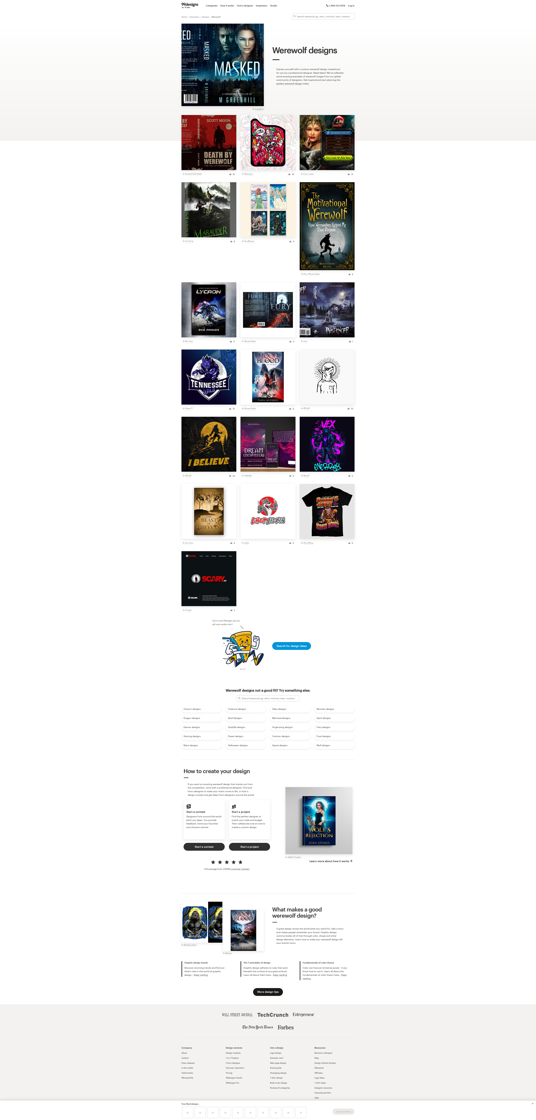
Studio (273, 5)
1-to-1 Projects (232, 1058)
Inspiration (261, 5)
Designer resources (323, 1088)
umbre (246, 542)
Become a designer (323, 1053)
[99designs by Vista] (189, 5)
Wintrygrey (248, 173)
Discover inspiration (235, 1068)
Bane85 (306, 475)
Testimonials (187, 1073)
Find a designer (245, 5)
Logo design (275, 1053)
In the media (187, 1068)
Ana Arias (189, 542)
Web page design (278, 1063)
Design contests (233, 1053)
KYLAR (306, 408)
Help (316, 1098)
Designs (206, 17)
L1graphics (259, 109)
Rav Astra (189, 341)
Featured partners (322, 1092)
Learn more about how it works (329, 861)
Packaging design (278, 1073)
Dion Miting (308, 542)
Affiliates (318, 1073)
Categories (211, 5)
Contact (185, 1058)
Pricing (229, 1073)
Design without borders (325, 1063)
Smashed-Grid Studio (193, 173)
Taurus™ (188, 408)
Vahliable (248, 475)
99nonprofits (187, 1078)
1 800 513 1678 (337, 5)
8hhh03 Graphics (294, 857)
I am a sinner (308, 173)
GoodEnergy (249, 241)
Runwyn (228, 953)
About (184, 1053)
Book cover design (278, 1083)
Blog (316, 1058)
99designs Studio (234, 1078)
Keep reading (201, 975)
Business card (276, 1058)
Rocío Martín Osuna (311, 274)
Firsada (188, 610)
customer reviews (240, 869)
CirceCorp (189, 241)
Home (184, 17)
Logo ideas (319, 1078)
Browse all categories (280, 1088)
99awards (319, 1068)
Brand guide (275, 1068)
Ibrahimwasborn (190, 944)
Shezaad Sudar (250, 341)
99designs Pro (232, 1083)
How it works (227, 5)
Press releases (188, 1063)
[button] (533, 1104)
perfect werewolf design (289, 83)
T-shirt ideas (320, 1083)
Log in (351, 5)
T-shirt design (276, 1078)
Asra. (305, 341)
